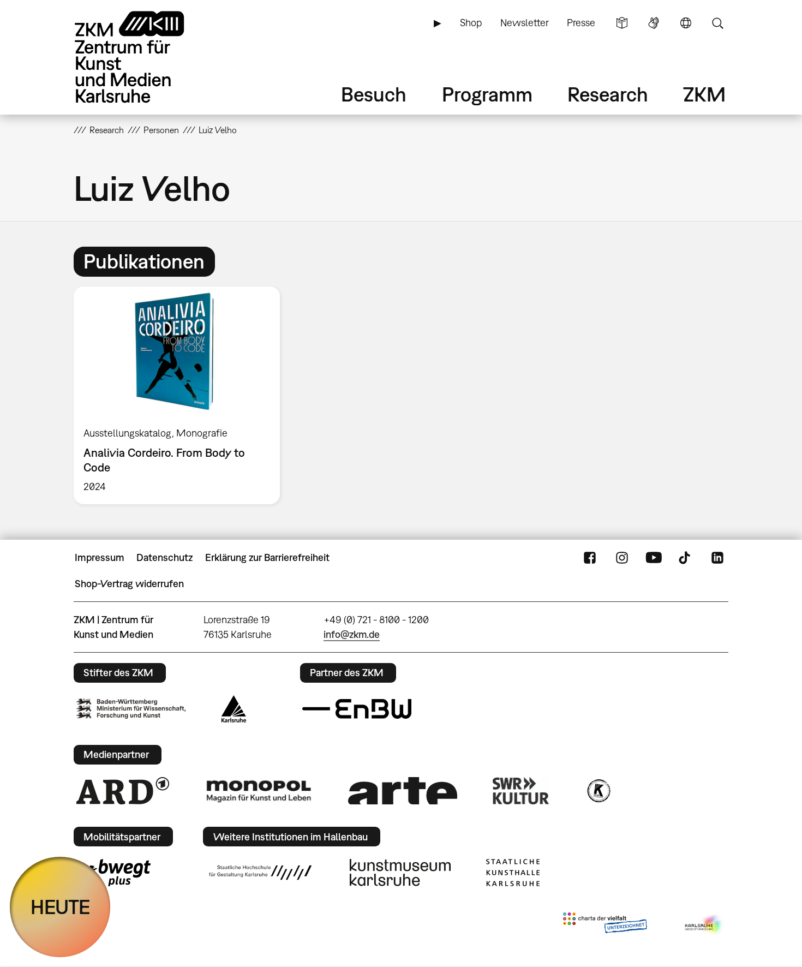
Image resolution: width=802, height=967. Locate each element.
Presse (581, 22)
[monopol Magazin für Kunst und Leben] (258, 790)
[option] (182, 395)
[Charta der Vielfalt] (605, 925)
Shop (471, 22)
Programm (487, 94)
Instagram (622, 558)
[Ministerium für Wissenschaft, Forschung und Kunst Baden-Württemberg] (130, 709)
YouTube (654, 558)
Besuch (373, 94)
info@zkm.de (352, 634)
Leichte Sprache (622, 23)
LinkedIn (717, 558)
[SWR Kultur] (521, 790)
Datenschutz (164, 557)
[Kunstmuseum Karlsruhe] (400, 872)
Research (607, 94)
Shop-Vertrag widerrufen (129, 583)
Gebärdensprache (654, 23)
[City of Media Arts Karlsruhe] (704, 925)
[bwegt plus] (113, 872)
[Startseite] (145, 57)
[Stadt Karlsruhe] (233, 709)
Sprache (686, 23)
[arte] (402, 790)
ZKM (704, 94)
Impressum (99, 557)
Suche (717, 23)
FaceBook (590, 558)
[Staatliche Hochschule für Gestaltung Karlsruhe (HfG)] (260, 872)
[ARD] (122, 790)
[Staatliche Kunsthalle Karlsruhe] (513, 872)
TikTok (686, 558)
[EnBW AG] (356, 709)
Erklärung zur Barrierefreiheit (267, 557)
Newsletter (524, 22)
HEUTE (60, 906)
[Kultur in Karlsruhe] (598, 790)
